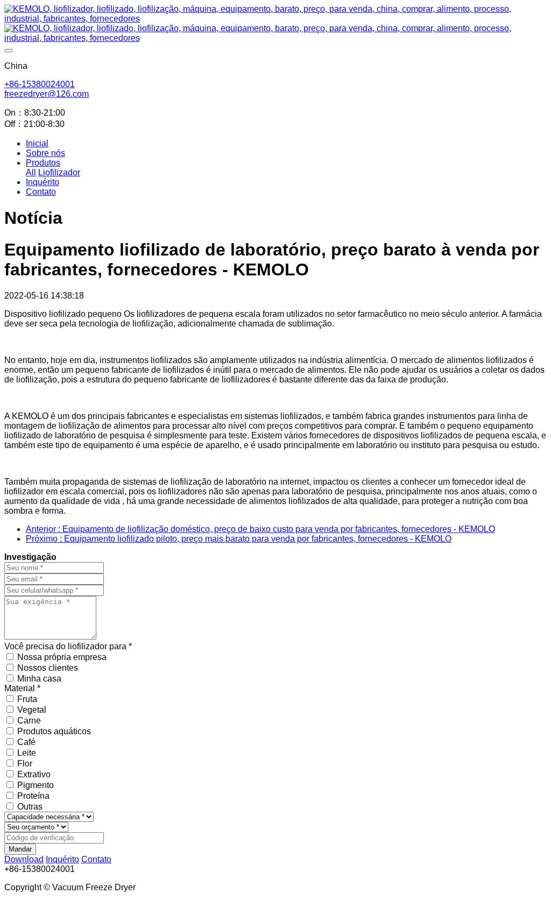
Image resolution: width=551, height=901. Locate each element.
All (31, 172)
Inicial (37, 143)
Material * (22, 688)
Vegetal (31, 709)
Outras (30, 806)
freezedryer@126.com (46, 93)
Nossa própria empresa (62, 657)
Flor (24, 763)
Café (26, 742)
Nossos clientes (47, 667)
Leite (26, 752)
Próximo (238, 538)
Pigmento (35, 785)
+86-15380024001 (39, 84)
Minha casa (39, 678)
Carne (29, 720)
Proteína (33, 795)
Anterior (260, 529)
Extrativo (34, 774)
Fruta (27, 699)
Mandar (20, 849)
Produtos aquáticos (54, 731)
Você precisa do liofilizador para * (68, 646)
